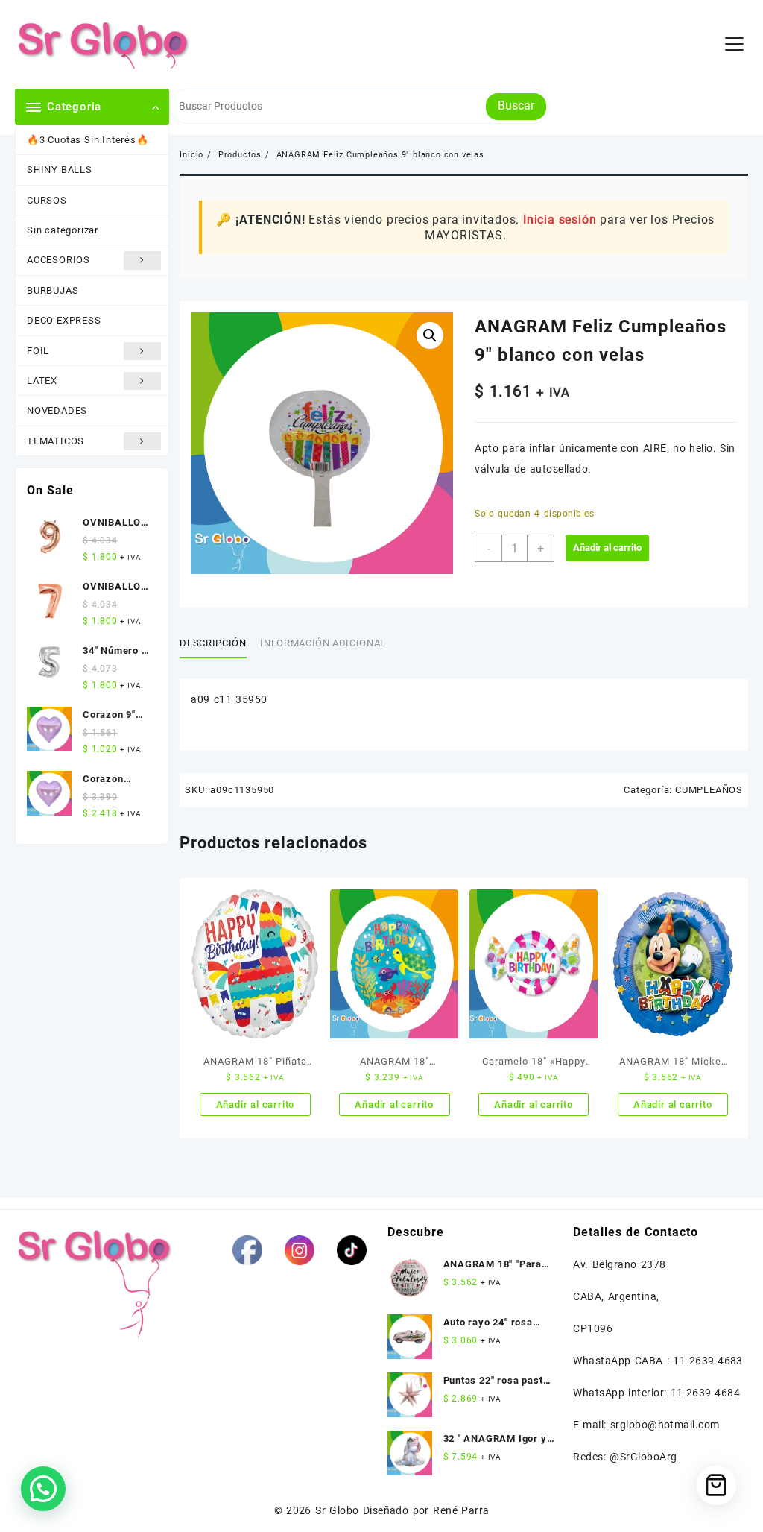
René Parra (461, 1510)
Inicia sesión (559, 219)
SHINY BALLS (59, 169)
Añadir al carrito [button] (255, 1104)
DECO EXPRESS (64, 320)
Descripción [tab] (213, 643)
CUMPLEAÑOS (709, 789)
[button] (430, 335)
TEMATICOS (55, 441)
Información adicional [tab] (323, 643)
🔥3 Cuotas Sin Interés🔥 (88, 139)
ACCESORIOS (58, 259)
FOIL (38, 350)
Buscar (516, 105)
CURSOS (47, 200)
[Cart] (716, 1485)
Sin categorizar (62, 230)
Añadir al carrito (607, 547)
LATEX (42, 380)
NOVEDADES (57, 410)
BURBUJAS (52, 290)
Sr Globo (336, 1510)
